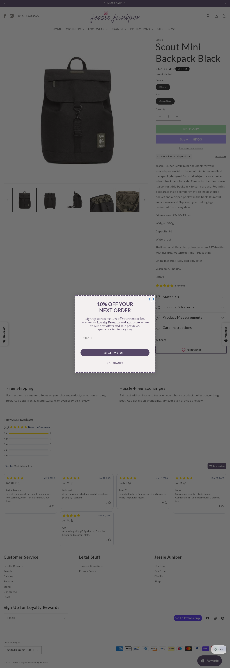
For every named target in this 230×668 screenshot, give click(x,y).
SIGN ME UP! (115, 352)
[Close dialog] (151, 299)
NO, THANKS (115, 363)
